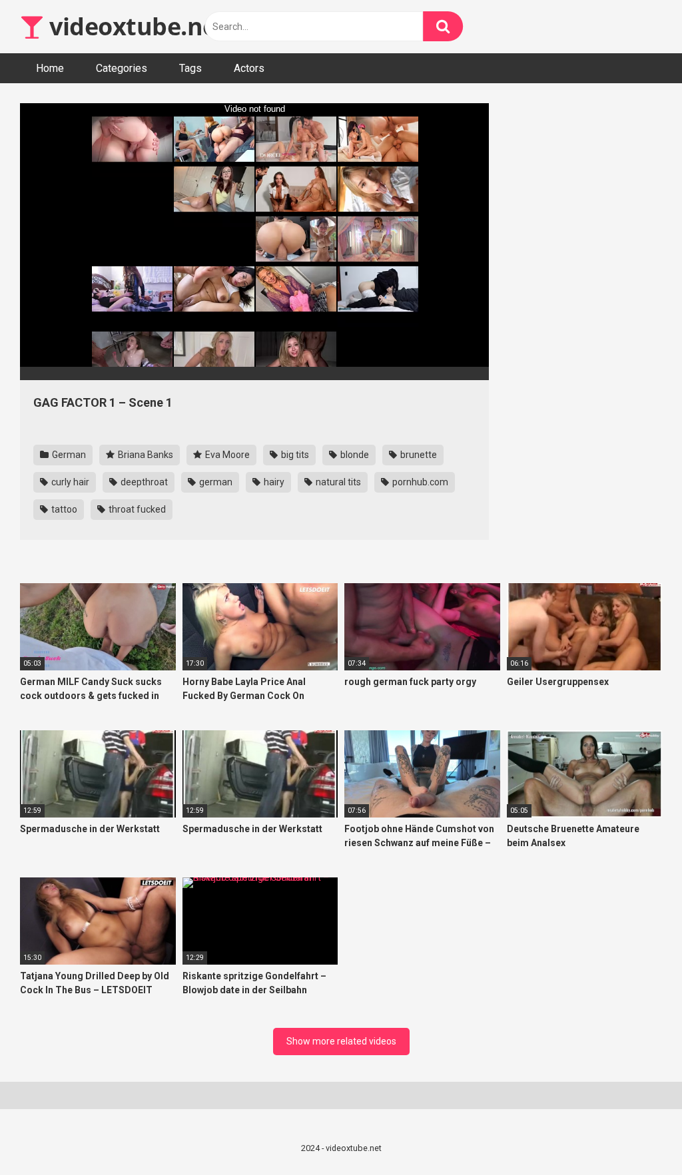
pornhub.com (419, 482)
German (68, 454)
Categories (121, 68)
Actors (249, 68)
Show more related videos (341, 1041)
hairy (273, 482)
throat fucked (136, 509)
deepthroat (143, 482)
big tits (294, 454)
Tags (190, 68)
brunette (417, 454)
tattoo (63, 509)
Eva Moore (226, 454)
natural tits (337, 482)
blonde (353, 454)
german (214, 482)
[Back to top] (637, 1134)
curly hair (69, 482)
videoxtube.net (135, 26)
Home (50, 68)
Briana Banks (144, 454)
